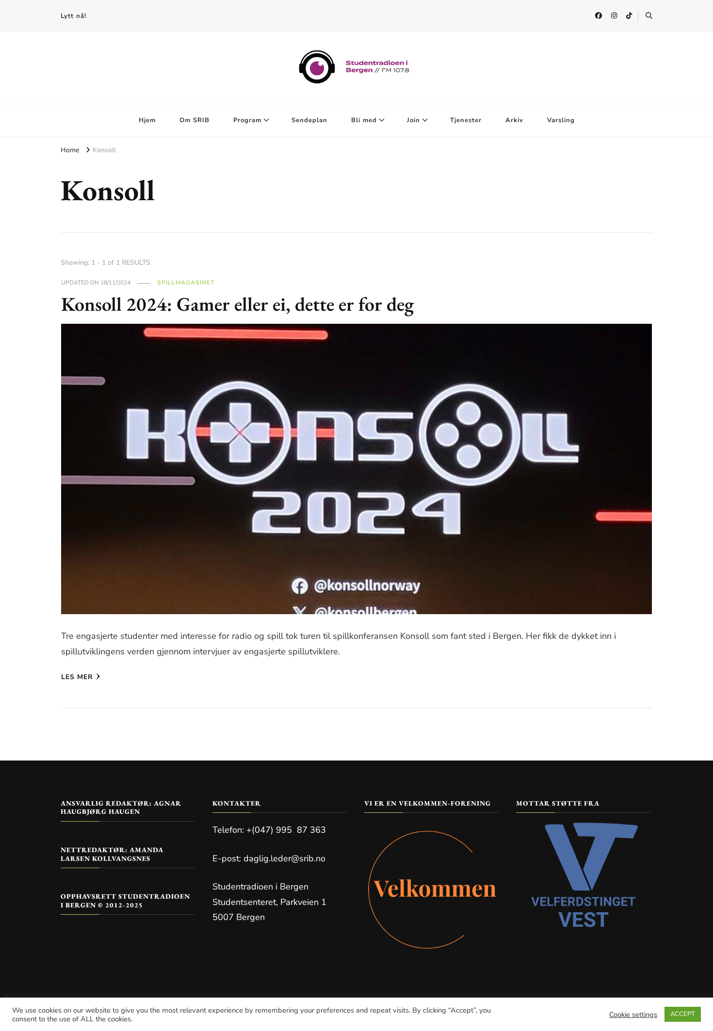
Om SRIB (194, 120)
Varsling (561, 120)
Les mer (77, 677)
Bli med (364, 120)
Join (413, 120)
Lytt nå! (73, 16)
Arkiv (514, 120)
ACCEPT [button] (682, 1014)
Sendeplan (309, 120)
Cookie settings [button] (633, 1014)
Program (247, 120)
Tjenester (466, 120)
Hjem (147, 120)
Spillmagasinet (185, 282)
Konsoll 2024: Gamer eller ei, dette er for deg (237, 304)
